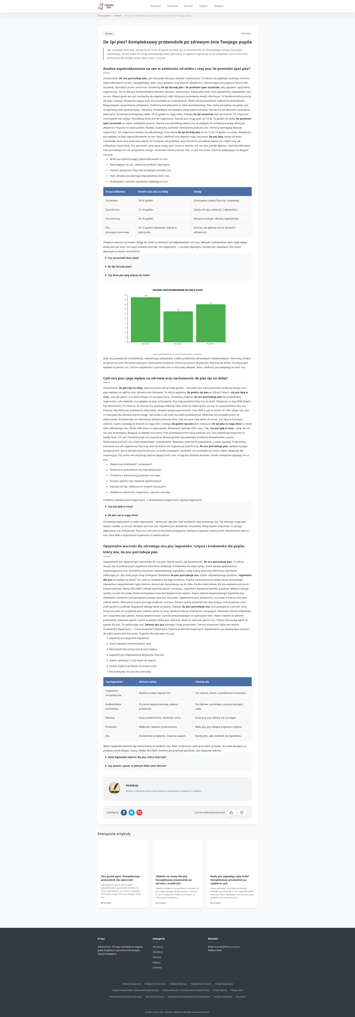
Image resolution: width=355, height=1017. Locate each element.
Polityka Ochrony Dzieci (155, 984)
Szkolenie (173, 5)
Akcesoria (156, 5)
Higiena (203, 5)
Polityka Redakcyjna (224, 984)
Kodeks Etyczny (220, 990)
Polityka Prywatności (223, 996)
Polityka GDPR (236, 990)
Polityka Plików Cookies (200, 984)
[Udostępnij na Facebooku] (124, 812)
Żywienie (218, 5)
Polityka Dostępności (131, 984)
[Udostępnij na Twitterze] (132, 812)
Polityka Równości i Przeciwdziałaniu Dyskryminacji (186, 990)
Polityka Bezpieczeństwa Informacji (125, 996)
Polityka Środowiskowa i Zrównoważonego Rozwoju (135, 990)
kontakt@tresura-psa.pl (227, 946)
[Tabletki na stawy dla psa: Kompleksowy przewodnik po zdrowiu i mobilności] (177, 854)
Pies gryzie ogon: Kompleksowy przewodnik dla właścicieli (120, 878)
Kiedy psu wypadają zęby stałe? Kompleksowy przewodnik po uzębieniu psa (229, 880)
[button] (231, 812)
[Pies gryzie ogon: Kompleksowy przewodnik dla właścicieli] (123, 854)
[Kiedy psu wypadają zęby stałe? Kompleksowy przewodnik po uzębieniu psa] (232, 854)
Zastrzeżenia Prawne (154, 996)
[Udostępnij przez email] (139, 812)
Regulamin (241, 996)
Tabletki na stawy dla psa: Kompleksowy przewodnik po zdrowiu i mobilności (174, 880)
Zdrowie (188, 5)
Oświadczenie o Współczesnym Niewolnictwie (189, 996)
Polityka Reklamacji (178, 984)
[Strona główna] (107, 6)
